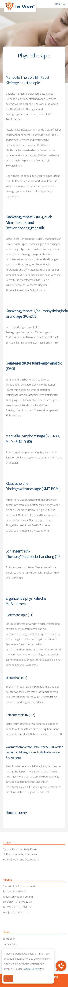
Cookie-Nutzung (32, 969)
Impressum (9, 938)
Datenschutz (10, 944)
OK (8, 978)
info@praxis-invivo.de (15, 912)
